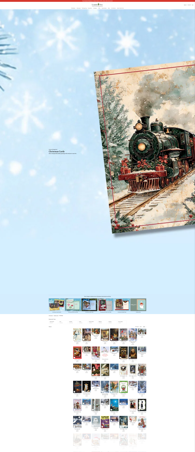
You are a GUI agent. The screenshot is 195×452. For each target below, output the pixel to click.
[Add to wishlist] (74, 339)
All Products (51, 315)
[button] (141, 327)
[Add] (80, 339)
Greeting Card (56, 315)
